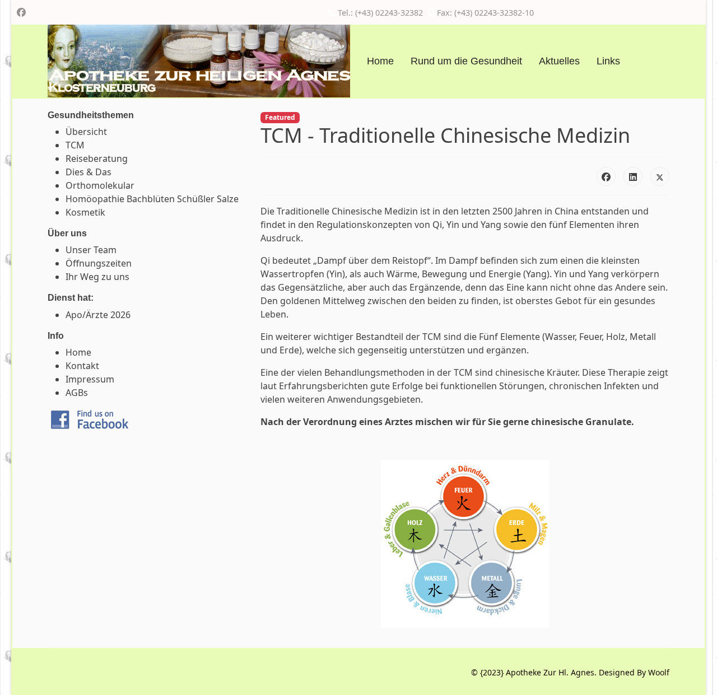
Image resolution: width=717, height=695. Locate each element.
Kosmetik (85, 212)
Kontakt (82, 366)
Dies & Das (88, 172)
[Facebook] (21, 12)
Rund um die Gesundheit (466, 61)
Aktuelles (559, 61)
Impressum (90, 379)
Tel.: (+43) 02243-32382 (380, 12)
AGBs (77, 392)
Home (380, 61)
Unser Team (91, 250)
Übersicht (86, 131)
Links (608, 61)
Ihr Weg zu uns (97, 276)
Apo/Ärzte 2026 (98, 315)
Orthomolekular (100, 185)
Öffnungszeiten (99, 263)
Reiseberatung (97, 158)
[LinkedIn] (632, 176)
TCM (75, 145)
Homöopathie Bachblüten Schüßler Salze (152, 199)
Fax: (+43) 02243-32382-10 (485, 12)
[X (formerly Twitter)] (659, 176)
